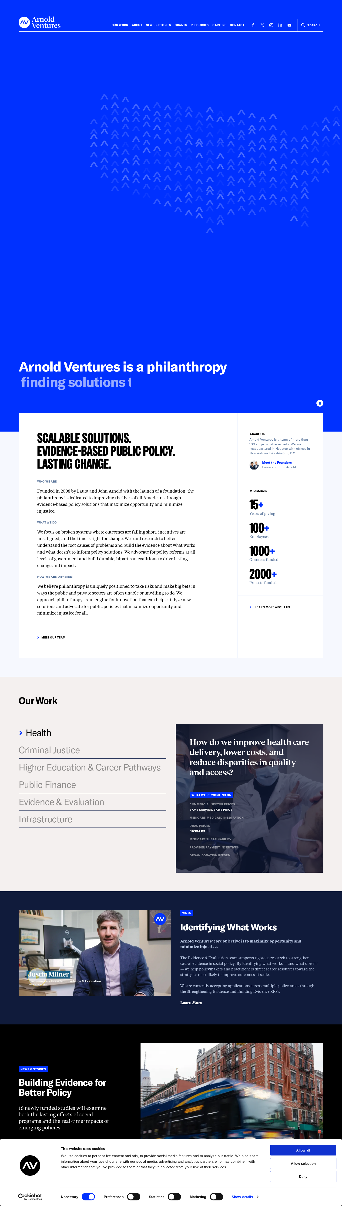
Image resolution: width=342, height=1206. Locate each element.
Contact (237, 25)
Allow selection (303, 1163)
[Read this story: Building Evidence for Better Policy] (232, 1111)
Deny (303, 1177)
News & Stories (158, 25)
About (137, 25)
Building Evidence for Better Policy (62, 1087)
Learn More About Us (272, 607)
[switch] (133, 1196)
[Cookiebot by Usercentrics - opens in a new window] (30, 1196)
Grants (181, 25)
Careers (219, 25)
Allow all (303, 1150)
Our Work (120, 25)
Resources (200, 25)
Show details (242, 1197)
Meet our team (53, 637)
